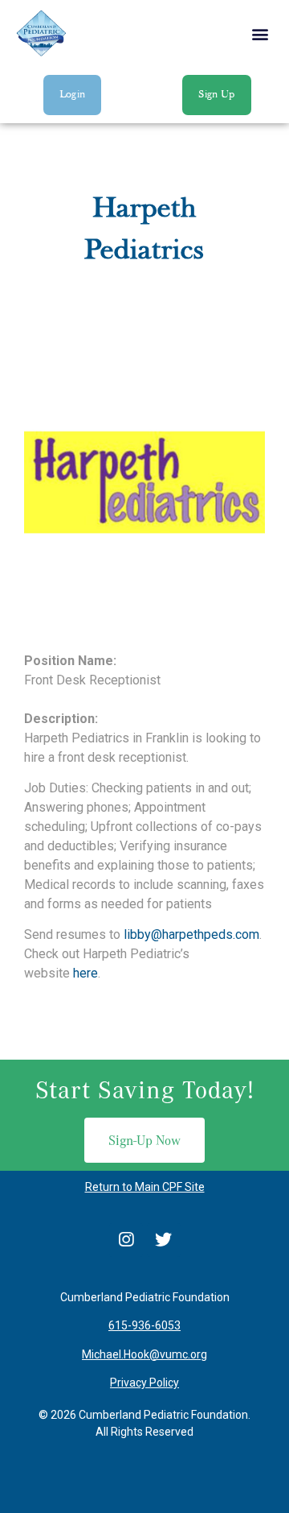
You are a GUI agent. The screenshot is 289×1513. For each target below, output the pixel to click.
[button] (259, 33)
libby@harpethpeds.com (191, 934)
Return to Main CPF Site (145, 1186)
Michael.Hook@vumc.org (144, 1354)
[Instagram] (126, 1240)
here (85, 973)
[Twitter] (164, 1240)
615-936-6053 (144, 1325)
